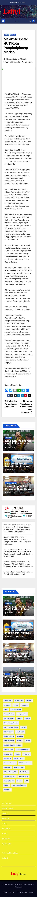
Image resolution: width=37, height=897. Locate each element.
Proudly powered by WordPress (12, 884)
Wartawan (7, 789)
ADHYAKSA (6, 803)
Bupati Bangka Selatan (11, 723)
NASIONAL (6, 839)
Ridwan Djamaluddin (10, 772)
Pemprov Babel (18, 758)
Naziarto (17, 754)
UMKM (6, 785)
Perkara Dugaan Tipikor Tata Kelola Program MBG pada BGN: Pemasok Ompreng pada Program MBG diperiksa (18, 564)
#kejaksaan (7, 700)
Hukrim (28, 740)
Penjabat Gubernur (9, 763)
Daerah (23, 727)
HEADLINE (13, 34)
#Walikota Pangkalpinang (23, 62)
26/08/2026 (11, 613)
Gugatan (19, 740)
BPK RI (27, 718)
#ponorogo (25, 705)
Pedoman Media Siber (10, 853)
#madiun (28, 700)
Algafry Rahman (16, 709)
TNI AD (19, 781)
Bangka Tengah (8, 718)
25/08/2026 (11, 636)
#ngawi (16, 705)
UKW (26, 781)
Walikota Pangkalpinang (19, 785)
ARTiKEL (5, 813)
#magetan (7, 705)
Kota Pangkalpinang (22, 749)
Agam (6, 709)
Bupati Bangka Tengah (11, 727)
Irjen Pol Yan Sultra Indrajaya (12, 745)
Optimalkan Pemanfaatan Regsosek (11, 404)
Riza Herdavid (24, 772)
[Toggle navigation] (17, 21)
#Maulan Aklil (8, 62)
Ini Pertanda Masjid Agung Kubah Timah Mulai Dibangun (26, 406)
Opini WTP (27, 754)
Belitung (19, 718)
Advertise (12, 892)
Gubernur (20, 736)
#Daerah (23, 59)
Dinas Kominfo (8, 732)
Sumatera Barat (23, 776)
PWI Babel (7, 767)
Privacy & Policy (22, 892)
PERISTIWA (6, 844)
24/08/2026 (11, 683)
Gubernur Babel (9, 740)
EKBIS (4, 823)
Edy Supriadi (20, 732)
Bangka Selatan (22, 714)
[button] (30, 21)
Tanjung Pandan (9, 781)
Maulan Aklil (8, 754)
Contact (31, 892)
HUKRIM (14, 483)
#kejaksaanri (19, 700)
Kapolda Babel (8, 749)
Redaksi (5, 858)
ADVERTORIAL (8, 808)
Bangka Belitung (9, 714)
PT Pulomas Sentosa (25, 763)
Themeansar (18, 887)
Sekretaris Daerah (9, 776)
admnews (21, 613)
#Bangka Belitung (12, 59)
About (5, 892)
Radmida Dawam (19, 767)
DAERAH (6, 34)
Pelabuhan (7, 758)
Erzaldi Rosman (9, 736)
